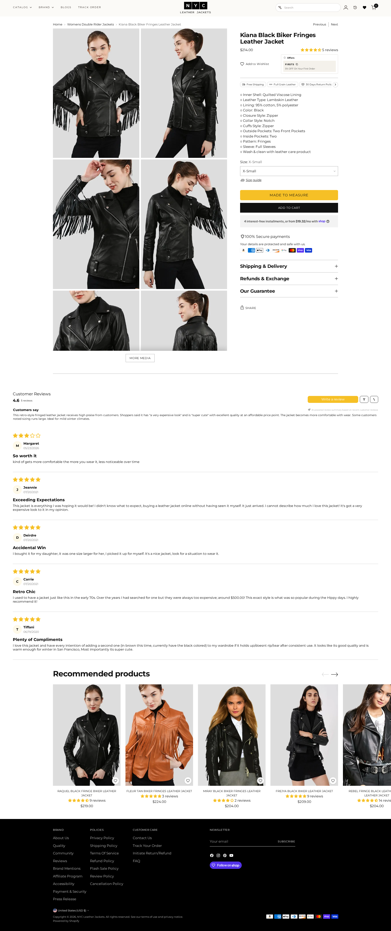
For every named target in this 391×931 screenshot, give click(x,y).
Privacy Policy (102, 838)
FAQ (136, 861)
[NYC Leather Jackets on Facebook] (212, 856)
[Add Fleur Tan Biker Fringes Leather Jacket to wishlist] (188, 780)
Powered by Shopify (66, 920)
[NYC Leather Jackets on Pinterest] (225, 856)
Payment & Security (69, 891)
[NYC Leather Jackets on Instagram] (218, 856)
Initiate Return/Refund (152, 853)
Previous (319, 24)
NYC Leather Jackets (90, 916)
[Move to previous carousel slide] (325, 674)
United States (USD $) (72, 910)
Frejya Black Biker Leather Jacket (304, 791)
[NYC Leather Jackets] (195, 7)
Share (250, 308)
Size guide (253, 180)
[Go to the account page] (346, 7)
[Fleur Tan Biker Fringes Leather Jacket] (159, 735)
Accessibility (63, 884)
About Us (61, 838)
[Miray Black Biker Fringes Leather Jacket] (232, 735)
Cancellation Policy (106, 884)
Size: (251, 162)
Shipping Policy (103, 846)
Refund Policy (102, 861)
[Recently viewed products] (355, 7)
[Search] (280, 7)
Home (57, 24)
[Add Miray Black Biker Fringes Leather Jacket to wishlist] (260, 780)
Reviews (60, 861)
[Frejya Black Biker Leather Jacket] (304, 735)
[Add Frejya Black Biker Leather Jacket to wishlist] (332, 780)
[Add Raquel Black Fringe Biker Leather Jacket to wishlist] (115, 780)
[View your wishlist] (364, 7)
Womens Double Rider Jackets (90, 24)
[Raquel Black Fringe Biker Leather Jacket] (87, 735)
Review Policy (102, 876)
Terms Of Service (104, 853)
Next (334, 24)
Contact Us (142, 838)
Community (63, 853)
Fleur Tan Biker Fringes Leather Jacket (159, 791)
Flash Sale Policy (104, 868)
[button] (311, 50)
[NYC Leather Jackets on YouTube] (231, 856)
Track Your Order (147, 846)
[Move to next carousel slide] (334, 674)
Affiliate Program (67, 876)
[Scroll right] (335, 84)
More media (140, 358)
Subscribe (286, 841)
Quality (59, 846)
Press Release (64, 899)
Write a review (333, 399)
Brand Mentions (66, 868)
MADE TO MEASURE (289, 195)
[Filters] (364, 399)
